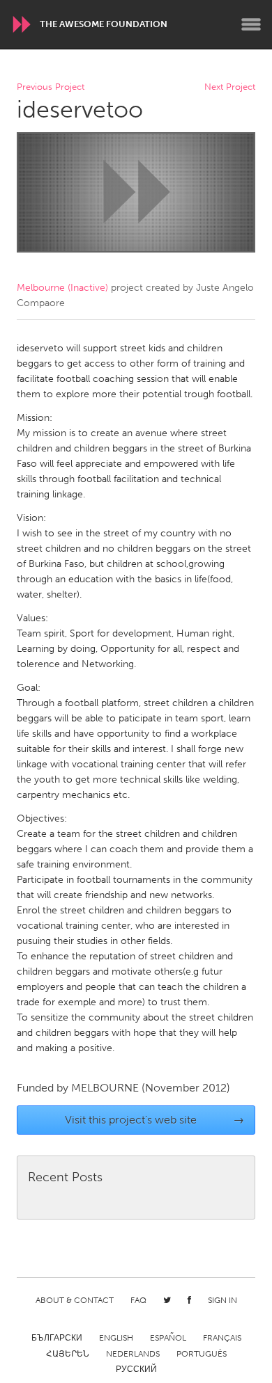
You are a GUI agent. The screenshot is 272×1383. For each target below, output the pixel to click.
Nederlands (133, 1354)
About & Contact (75, 1300)
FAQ (138, 1300)
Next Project (229, 87)
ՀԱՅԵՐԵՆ (67, 1354)
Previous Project (50, 87)
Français (222, 1338)
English (116, 1338)
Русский (136, 1369)
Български (56, 1338)
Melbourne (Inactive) (62, 288)
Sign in (222, 1300)
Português (201, 1354)
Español (168, 1338)
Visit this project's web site (155, 1119)
